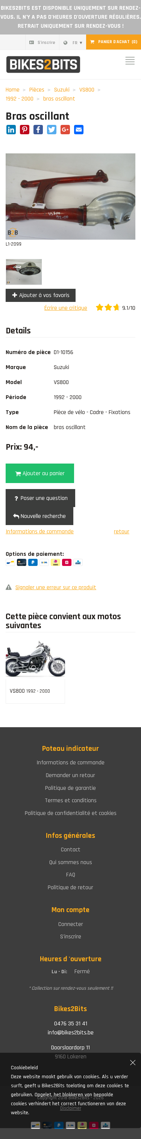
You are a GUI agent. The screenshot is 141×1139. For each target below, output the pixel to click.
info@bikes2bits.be (71, 1033)
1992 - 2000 (19, 99)
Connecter (70, 924)
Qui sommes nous (70, 862)
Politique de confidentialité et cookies (71, 813)
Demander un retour (70, 775)
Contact (70, 850)
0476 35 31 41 (70, 1024)
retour (121, 532)
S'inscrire (46, 42)
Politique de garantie (70, 788)
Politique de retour (70, 887)
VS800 (86, 90)
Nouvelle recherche (42, 516)
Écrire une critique (65, 308)
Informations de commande (40, 532)
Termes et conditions (71, 800)
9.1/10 (128, 308)
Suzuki (62, 90)
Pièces (36, 90)
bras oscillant (59, 99)
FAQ (70, 875)
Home (13, 90)
